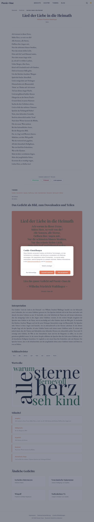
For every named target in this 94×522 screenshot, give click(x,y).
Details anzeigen (47, 266)
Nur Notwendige (31, 272)
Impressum (48, 261)
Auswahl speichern (47, 272)
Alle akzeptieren (63, 272)
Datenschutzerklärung (34, 261)
